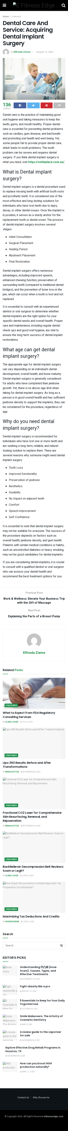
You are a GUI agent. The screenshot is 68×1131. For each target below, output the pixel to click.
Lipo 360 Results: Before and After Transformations (27, 765)
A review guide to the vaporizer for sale (40, 1033)
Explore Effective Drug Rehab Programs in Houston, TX (32, 1049)
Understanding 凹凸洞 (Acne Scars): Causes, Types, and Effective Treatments (38, 970)
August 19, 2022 (29, 991)
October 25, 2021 (30, 1009)
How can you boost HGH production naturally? (36, 1065)
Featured (16, 16)
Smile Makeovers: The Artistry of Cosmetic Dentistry (41, 1018)
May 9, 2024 (27, 1024)
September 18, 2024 (31, 826)
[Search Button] (61, 945)
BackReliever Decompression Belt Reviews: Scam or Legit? (33, 869)
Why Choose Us (41, 1097)
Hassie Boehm (12, 921)
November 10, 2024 (31, 979)
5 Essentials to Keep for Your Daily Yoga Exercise (42, 1002)
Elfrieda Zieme (22, 52)
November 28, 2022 (31, 1040)
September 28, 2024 (31, 772)
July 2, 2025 (27, 722)
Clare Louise (11, 722)
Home (6, 16)
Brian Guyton (12, 772)
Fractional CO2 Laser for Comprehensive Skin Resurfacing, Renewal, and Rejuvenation (32, 817)
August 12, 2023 (44, 52)
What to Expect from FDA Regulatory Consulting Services (29, 715)
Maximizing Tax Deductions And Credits (31, 916)
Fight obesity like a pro (35, 986)
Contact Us (23, 1097)
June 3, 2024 (28, 921)
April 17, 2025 (28, 1071)
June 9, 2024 (28, 875)
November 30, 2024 (16, 1056)
